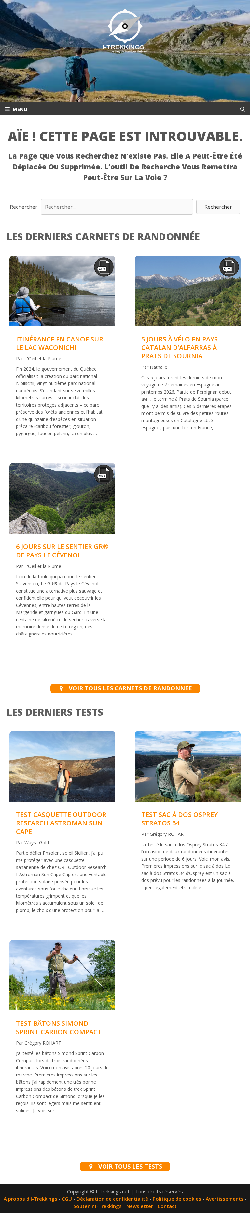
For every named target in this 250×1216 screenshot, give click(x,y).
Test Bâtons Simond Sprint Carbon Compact (59, 1027)
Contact (167, 1206)
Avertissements (224, 1199)
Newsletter (139, 1206)
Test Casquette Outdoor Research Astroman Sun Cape (61, 823)
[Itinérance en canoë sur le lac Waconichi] (62, 292)
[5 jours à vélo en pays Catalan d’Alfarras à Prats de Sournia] (188, 292)
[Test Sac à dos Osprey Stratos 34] (188, 799)
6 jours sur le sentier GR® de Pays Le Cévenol (62, 550)
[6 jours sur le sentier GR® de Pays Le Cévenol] (62, 499)
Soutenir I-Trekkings (98, 1206)
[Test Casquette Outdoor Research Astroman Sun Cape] (62, 799)
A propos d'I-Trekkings (30, 1199)
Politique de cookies (177, 1199)
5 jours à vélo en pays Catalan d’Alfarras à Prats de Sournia (179, 347)
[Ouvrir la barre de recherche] (242, 108)
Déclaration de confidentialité (112, 1199)
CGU (67, 1199)
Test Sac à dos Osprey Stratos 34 (179, 818)
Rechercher (23, 206)
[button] (218, 207)
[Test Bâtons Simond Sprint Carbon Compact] (62, 1008)
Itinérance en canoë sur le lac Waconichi (59, 343)
